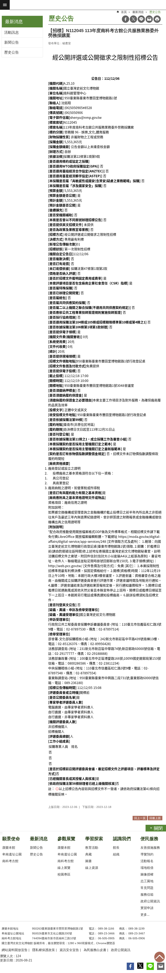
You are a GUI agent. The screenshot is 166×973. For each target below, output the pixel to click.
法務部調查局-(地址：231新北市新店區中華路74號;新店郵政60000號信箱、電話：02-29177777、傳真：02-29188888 (104, 651)
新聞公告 (11, 42)
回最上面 (159, 957)
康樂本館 (8, 847)
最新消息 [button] (14, 21)
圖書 (88, 861)
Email (149, 19)
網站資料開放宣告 (15, 950)
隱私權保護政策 (43, 950)
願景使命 (11, 838)
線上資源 (91, 867)
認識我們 (122, 838)
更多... (144, 914)
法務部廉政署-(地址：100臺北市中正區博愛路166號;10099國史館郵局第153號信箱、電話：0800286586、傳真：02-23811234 (104, 661)
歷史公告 (11, 52)
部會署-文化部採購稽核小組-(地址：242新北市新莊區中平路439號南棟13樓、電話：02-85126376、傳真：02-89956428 (104, 641)
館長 (116, 847)
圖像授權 (146, 874)
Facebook (125, 19)
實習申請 (146, 908)
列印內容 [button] (157, 19)
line (141, 19)
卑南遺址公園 (12, 854)
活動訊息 (11, 32)
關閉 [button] (158, 828)
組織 (116, 854)
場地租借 (146, 867)
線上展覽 (63, 867)
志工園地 (146, 881)
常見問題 (146, 888)
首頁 (124, 12)
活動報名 (146, 861)
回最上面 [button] (155, 818)
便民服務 (149, 838)
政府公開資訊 (150, 901)
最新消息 (138, 12)
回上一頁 (140, 818)
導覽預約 (146, 854)
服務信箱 (146, 894)
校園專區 (63, 874)
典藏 (88, 854)
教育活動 (91, 847)
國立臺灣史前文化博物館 (88, 5)
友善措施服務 (150, 847)
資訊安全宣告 (69, 950)
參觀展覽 (66, 838)
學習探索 (94, 838)
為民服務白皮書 (95, 950)
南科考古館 (10, 861)
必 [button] (5, 5)
